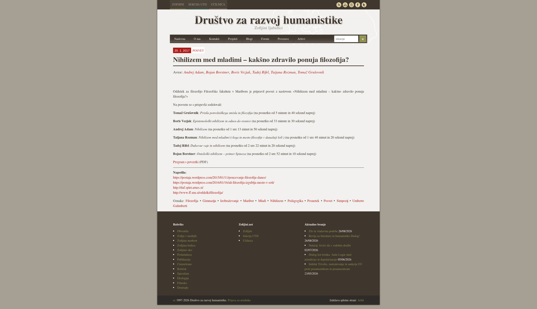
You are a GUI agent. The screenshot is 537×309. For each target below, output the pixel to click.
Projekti (232, 39)
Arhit (361, 300)
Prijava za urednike (239, 300)
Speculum (183, 273)
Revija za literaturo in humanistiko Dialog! (334, 236)
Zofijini (178, 4)
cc (174, 300)
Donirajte (182, 287)
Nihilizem (276, 200)
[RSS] (339, 5)
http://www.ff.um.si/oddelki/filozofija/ (198, 192)
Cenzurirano (184, 264)
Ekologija (183, 278)
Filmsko (182, 283)
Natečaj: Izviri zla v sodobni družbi (330, 245)
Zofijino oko (184, 250)
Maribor (248, 200)
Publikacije (183, 259)
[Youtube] (345, 5)
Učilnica (218, 4)
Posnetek (313, 200)
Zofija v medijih (187, 236)
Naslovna (179, 39)
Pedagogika (295, 200)
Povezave (283, 39)
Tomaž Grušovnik (311, 72)
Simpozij (342, 200)
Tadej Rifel (260, 72)
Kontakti (214, 39)
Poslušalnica (184, 255)
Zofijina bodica (186, 245)
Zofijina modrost (187, 240)
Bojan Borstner (217, 72)
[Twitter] (364, 5)
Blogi (249, 39)
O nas (197, 39)
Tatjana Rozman (283, 72)
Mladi (262, 200)
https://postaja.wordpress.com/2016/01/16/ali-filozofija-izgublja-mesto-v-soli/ (223, 182)
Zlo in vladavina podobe (323, 231)
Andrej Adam (194, 72)
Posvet (328, 200)
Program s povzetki (185, 162)
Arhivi (301, 39)
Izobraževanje (229, 200)
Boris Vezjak (240, 72)
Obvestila (182, 231)
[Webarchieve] (351, 5)
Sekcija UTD (197, 4)
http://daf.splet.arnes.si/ (188, 187)
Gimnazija (209, 200)
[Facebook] (358, 5)
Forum (265, 39)
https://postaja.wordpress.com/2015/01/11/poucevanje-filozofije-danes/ (219, 177)
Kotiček (181, 269)
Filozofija (192, 200)
